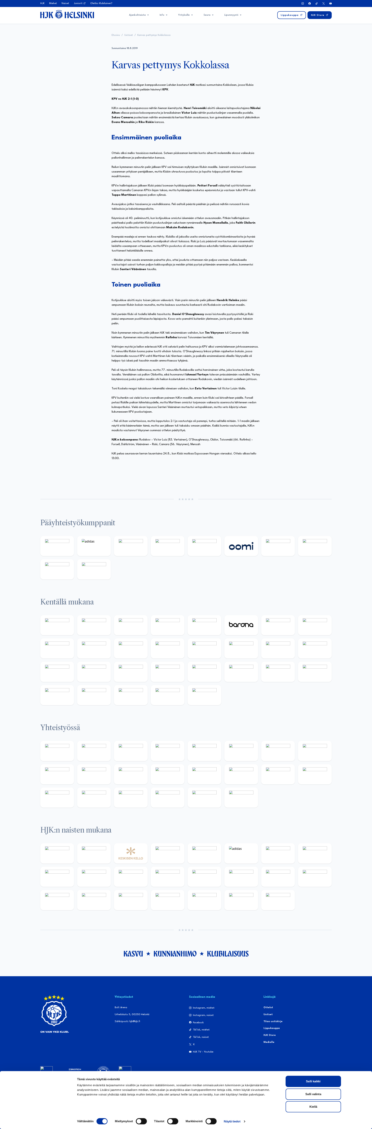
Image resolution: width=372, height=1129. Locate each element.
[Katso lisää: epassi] (167, 877)
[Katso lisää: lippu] (241, 774)
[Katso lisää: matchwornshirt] (315, 774)
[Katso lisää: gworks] (278, 774)
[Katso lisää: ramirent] (131, 672)
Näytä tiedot (232, 1121)
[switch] (141, 1121)
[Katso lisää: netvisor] (94, 695)
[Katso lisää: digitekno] (57, 648)
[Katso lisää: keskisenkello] (131, 853)
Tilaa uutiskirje (273, 1021)
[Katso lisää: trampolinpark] (57, 751)
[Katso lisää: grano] (278, 672)
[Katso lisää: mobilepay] (57, 625)
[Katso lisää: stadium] (57, 569)
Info (162, 15)
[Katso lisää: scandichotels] (204, 695)
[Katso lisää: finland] (241, 877)
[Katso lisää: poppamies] (94, 751)
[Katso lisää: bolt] (278, 546)
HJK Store (270, 1035)
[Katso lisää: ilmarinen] (278, 648)
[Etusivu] (67, 14)
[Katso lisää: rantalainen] (94, 853)
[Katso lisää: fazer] (204, 672)
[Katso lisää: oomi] (241, 546)
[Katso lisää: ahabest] (57, 797)
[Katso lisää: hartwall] (131, 546)
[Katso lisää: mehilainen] (94, 569)
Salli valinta (313, 1094)
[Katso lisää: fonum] (315, 853)
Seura (207, 15)
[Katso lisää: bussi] (315, 648)
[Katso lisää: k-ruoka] (315, 672)
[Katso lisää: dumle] (241, 672)
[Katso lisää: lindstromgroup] (57, 774)
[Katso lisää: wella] (131, 877)
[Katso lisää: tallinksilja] (315, 546)
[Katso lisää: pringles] (315, 751)
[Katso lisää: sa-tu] (94, 774)
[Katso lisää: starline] (241, 648)
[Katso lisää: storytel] (315, 625)
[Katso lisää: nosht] (131, 751)
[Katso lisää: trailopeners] (167, 625)
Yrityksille (184, 15)
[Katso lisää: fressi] (94, 877)
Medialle (269, 1042)
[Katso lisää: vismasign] (131, 695)
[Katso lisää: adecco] (278, 625)
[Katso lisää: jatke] (94, 648)
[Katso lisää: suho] (131, 797)
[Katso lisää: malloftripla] (94, 672)
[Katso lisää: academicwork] (57, 672)
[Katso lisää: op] (167, 546)
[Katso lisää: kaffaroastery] (204, 751)
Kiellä (313, 1106)
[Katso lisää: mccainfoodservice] (241, 751)
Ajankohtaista (137, 15)
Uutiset (128, 35)
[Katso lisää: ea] (57, 695)
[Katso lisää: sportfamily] (204, 774)
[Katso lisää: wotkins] (278, 751)
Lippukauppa (272, 1028)
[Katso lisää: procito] (167, 797)
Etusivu (116, 35)
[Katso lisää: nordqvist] (204, 625)
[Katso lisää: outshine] (131, 774)
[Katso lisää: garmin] (167, 774)
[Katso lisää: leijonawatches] (131, 648)
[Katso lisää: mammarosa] (204, 797)
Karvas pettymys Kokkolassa (153, 35)
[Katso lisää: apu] (167, 648)
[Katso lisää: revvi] (57, 546)
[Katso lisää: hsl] (167, 672)
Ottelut (268, 1007)
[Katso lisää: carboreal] (94, 625)
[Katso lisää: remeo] (167, 695)
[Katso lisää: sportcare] (94, 797)
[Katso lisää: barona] (241, 625)
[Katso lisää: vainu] (278, 853)
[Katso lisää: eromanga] (167, 751)
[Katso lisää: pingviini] (131, 625)
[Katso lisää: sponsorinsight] (241, 797)
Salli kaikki (313, 1081)
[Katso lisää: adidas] (94, 546)
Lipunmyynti (231, 15)
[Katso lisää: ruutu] (204, 546)
